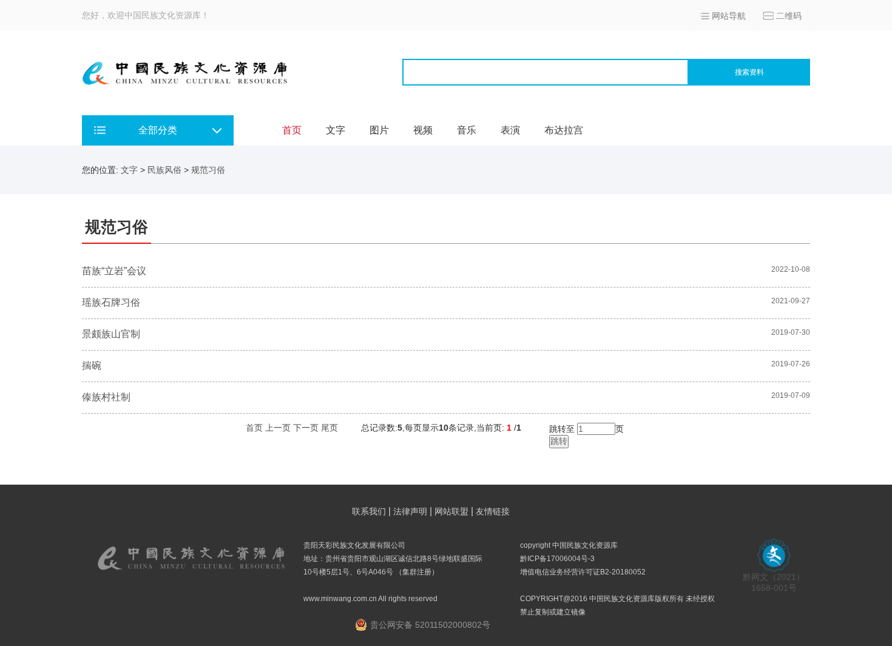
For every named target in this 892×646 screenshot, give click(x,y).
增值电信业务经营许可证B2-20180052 (583, 572)
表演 (510, 130)
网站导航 (729, 16)
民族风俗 (164, 170)
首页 (292, 130)
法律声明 (410, 511)
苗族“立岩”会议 (114, 271)
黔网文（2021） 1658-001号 (774, 582)
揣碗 (91, 365)
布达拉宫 (563, 130)
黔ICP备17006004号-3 (557, 558)
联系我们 (369, 511)
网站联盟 (451, 511)
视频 (423, 130)
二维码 (789, 16)
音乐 (466, 130)
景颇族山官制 (111, 334)
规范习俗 (208, 170)
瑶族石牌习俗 (111, 302)
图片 (379, 130)
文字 (335, 130)
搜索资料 (749, 72)
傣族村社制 (106, 397)
